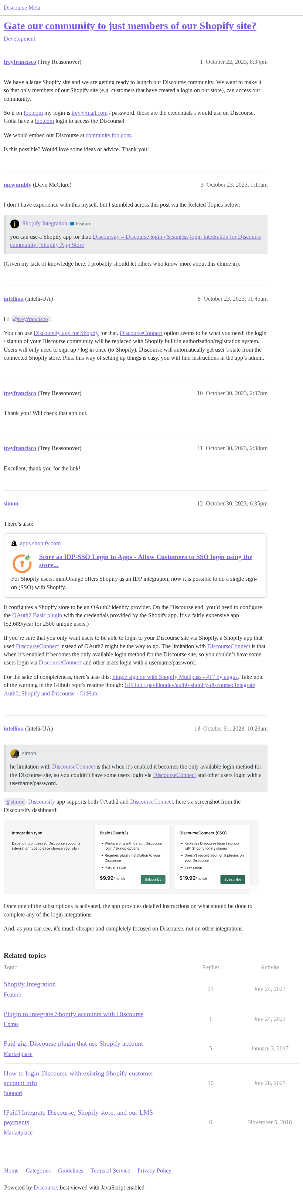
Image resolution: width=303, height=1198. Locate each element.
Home (11, 1170)
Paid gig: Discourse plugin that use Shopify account (73, 1043)
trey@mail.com (90, 113)
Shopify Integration (44, 223)
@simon (15, 802)
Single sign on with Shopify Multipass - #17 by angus (175, 677)
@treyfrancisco (30, 319)
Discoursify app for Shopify (66, 333)
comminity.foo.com (108, 135)
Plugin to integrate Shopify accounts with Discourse (73, 1014)
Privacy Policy (154, 1170)
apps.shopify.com (40, 543)
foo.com (33, 113)
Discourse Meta (22, 7)
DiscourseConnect (141, 333)
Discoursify (41, 801)
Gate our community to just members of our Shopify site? (130, 25)
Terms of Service (110, 1170)
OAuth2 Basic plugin (37, 615)
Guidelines (70, 1170)
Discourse (45, 1187)
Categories (38, 1170)
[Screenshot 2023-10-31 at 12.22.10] (131, 857)
